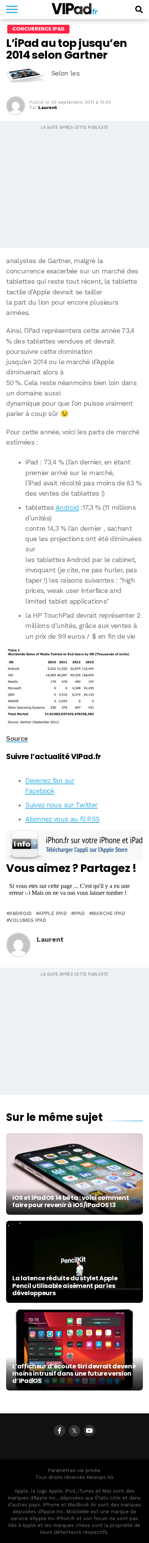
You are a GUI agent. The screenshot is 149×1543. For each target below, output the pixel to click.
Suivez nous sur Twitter (61, 805)
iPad (79, 913)
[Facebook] (59, 1430)
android (20, 913)
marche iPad (108, 913)
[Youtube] (89, 1430)
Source (17, 738)
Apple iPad (53, 913)
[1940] (74, 686)
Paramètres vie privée (74, 1470)
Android (67, 507)
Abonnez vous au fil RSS (62, 819)
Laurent (47, 107)
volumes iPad (27, 920)
